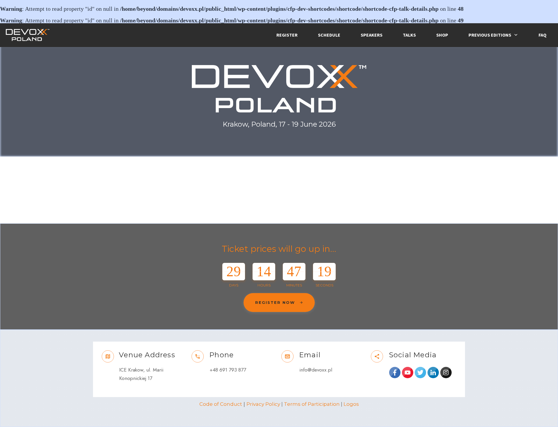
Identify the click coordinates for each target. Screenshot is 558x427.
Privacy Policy (263, 404)
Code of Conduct (220, 404)
